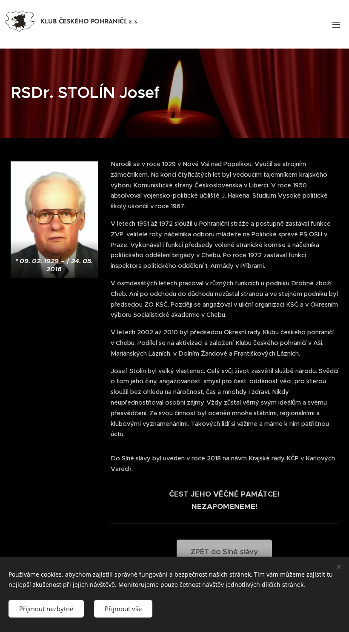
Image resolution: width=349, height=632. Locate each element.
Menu (336, 24)
